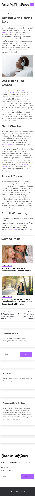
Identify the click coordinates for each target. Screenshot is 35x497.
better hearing (11, 229)
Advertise (12, 339)
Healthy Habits (7, 14)
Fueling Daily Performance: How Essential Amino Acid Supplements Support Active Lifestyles (17, 301)
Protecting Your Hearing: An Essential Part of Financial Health (16, 269)
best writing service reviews (13, 380)
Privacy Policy (6, 470)
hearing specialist (8, 145)
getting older (6, 32)
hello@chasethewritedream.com (15, 341)
